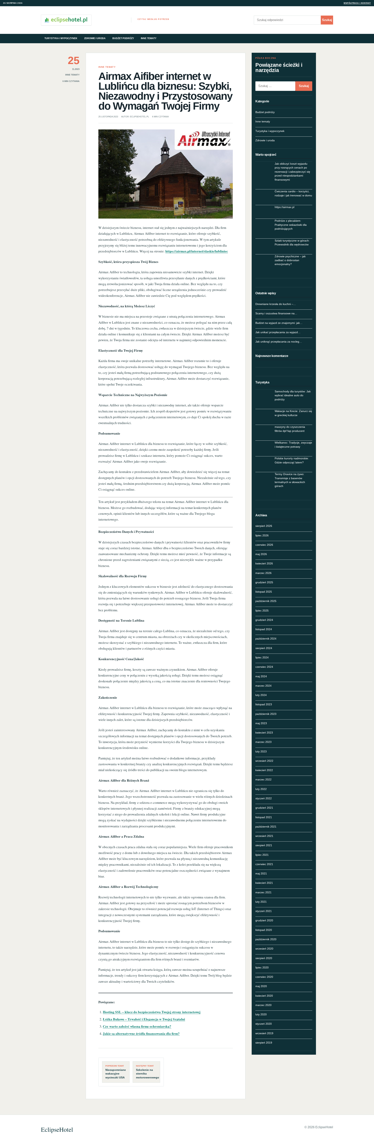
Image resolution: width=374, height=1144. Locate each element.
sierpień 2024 (263, 648)
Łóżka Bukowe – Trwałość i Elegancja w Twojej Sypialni (144, 1019)
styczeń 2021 (263, 911)
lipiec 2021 (262, 854)
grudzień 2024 (264, 619)
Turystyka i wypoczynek (60, 38)
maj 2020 (261, 986)
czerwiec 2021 (264, 864)
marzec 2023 (263, 741)
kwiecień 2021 (264, 882)
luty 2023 (261, 751)
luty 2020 (261, 1014)
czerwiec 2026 (264, 544)
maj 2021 (261, 873)
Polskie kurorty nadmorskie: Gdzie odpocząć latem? (292, 460)
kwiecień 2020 (264, 995)
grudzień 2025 (264, 582)
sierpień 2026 (263, 525)
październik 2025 (265, 601)
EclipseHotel (57, 1129)
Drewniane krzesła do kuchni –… (275, 304)
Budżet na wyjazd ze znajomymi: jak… (279, 322)
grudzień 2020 (264, 920)
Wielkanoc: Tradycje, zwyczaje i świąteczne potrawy (293, 444)
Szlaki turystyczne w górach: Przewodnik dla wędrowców (292, 242)
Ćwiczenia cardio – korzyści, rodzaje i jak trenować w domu (293, 193)
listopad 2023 (263, 704)
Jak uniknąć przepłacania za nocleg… (278, 341)
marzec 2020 (263, 1005)
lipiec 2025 (262, 610)
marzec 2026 (263, 573)
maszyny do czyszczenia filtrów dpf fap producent (290, 428)
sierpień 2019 (263, 1042)
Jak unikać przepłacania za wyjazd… (278, 332)
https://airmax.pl (284, 207)
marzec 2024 (263, 685)
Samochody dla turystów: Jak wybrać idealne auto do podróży (293, 395)
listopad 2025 (263, 591)
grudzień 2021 (264, 807)
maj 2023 (261, 723)
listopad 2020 (263, 929)
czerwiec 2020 (264, 976)
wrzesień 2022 (264, 760)
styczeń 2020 (263, 1023)
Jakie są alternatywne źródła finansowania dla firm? (141, 1033)
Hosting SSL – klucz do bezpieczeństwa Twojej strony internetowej (151, 1012)
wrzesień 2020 (264, 948)
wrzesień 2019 (264, 1033)
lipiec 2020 (262, 967)
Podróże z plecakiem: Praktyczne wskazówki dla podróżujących (291, 224)
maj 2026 (261, 554)
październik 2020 (265, 939)
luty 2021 (261, 901)
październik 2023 (265, 713)
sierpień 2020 (263, 958)
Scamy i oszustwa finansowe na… (276, 313)
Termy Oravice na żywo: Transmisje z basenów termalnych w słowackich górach (290, 480)
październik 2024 (265, 638)
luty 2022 (261, 789)
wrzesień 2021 (264, 835)
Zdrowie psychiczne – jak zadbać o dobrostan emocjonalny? (290, 260)
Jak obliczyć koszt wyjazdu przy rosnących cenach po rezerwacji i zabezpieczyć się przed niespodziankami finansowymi (292, 171)
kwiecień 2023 (264, 732)
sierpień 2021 (263, 845)
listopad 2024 (263, 629)
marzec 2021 (263, 892)
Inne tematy (148, 38)
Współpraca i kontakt (357, 3)
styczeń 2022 (263, 798)
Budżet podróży (123, 38)
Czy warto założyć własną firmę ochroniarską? (137, 1026)
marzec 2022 (263, 779)
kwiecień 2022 (264, 770)
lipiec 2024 (262, 657)
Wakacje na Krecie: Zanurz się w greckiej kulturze (293, 412)
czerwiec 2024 (264, 666)
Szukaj (327, 20)
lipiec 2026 (262, 535)
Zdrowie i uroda (95, 38)
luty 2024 (261, 695)
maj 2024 (261, 676)
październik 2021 (265, 826)
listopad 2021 (263, 817)
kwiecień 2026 (264, 563)
